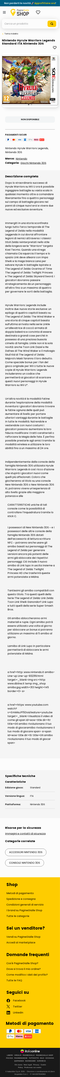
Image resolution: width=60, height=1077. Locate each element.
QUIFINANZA (19, 1061)
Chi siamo (18, 1065)
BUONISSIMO (30, 1061)
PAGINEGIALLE (29, 1055)
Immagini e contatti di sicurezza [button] (25, 833)
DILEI (42, 1058)
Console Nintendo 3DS (24, 863)
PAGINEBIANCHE (21, 1058)
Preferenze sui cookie (32, 1067)
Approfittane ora (44, 3)
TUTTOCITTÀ (34, 1058)
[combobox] (30, 24)
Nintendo (21, 159)
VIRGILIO (17, 1055)
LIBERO (10, 1055)
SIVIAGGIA (49, 1058)
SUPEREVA (41, 1061)
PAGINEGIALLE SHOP (44, 1055)
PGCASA (9, 1058)
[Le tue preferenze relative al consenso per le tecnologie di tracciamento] (54, 1071)
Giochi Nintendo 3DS (33, 163)
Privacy (36, 1065)
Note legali (28, 1065)
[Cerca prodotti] (52, 24)
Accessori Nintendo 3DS (25, 852)
